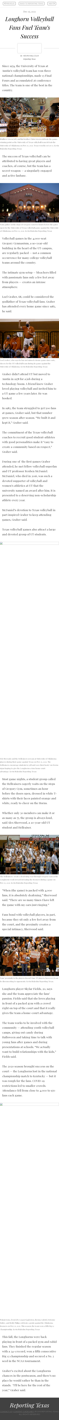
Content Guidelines (23, 1412)
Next (51, 4)
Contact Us (6, 1412)
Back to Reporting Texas (31, 4)
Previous (9, 4)
